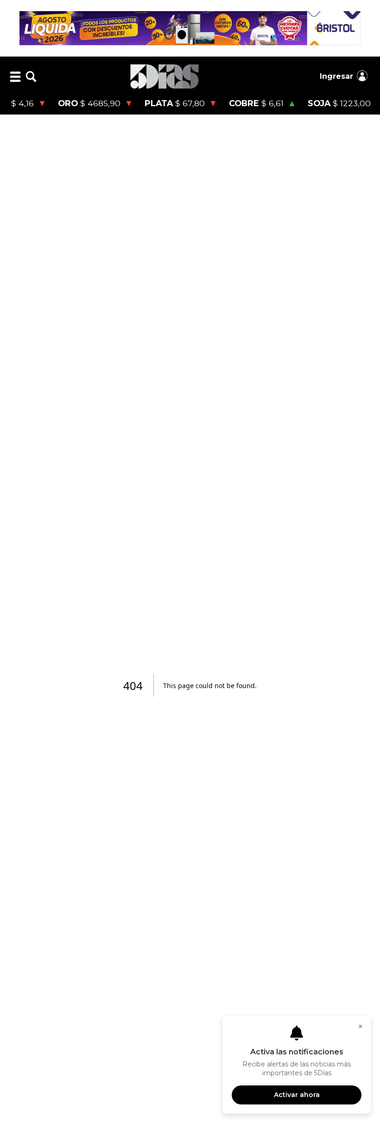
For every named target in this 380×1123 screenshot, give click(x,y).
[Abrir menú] (15, 76)
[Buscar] (31, 76)
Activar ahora (297, 1095)
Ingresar (336, 76)
